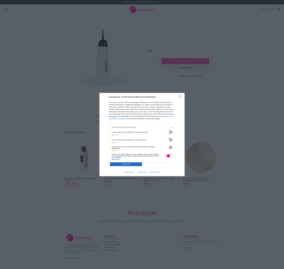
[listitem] (142, 127)
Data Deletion (129, 172)
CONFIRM (126, 164)
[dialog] (142, 134)
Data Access (142, 172)
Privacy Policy (154, 172)
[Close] (180, 97)
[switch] (169, 132)
